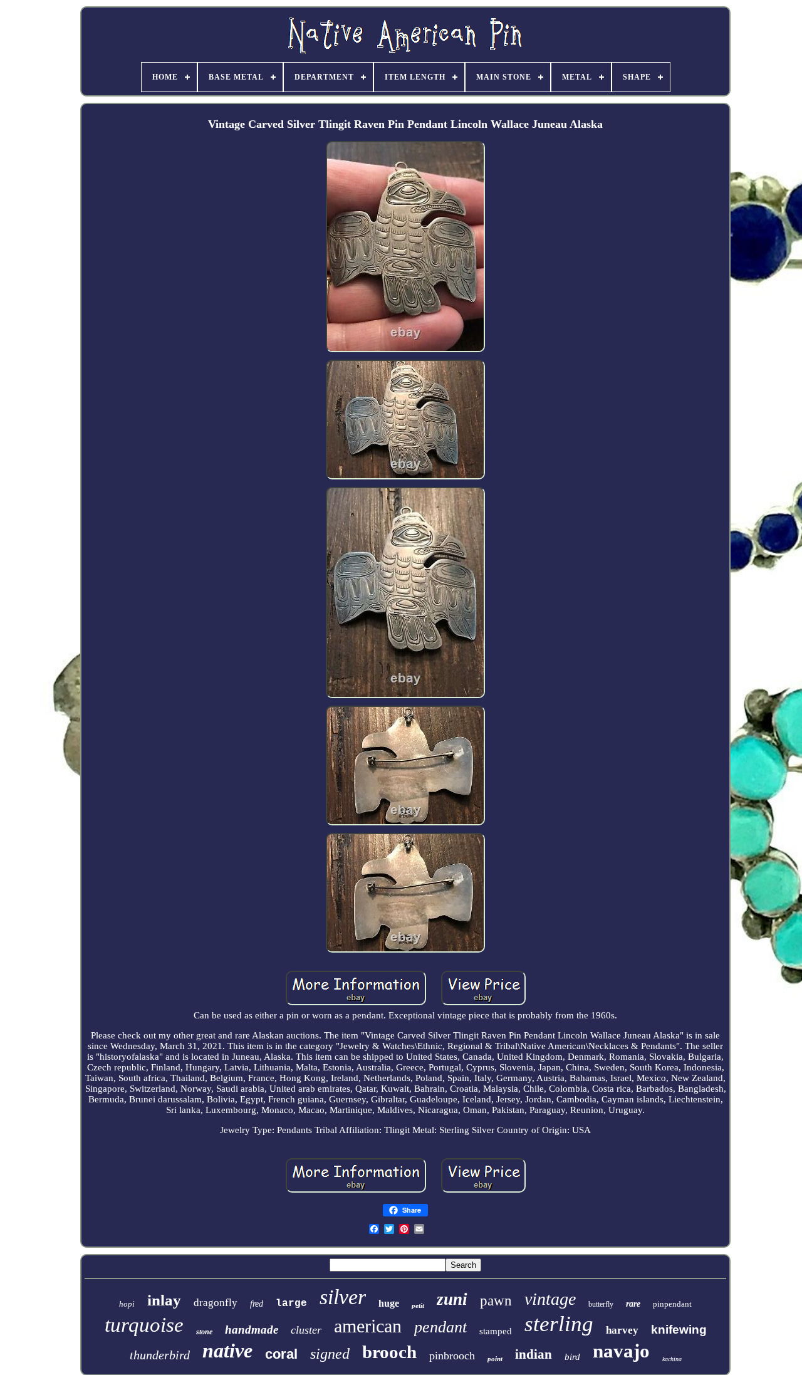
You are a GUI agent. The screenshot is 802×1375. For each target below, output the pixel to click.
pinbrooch (452, 1355)
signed (330, 1354)
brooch (389, 1352)
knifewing (679, 1329)
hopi (127, 1304)
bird (572, 1357)
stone (204, 1331)
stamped (495, 1331)
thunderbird (160, 1355)
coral (281, 1354)
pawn (496, 1301)
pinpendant (672, 1304)
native (227, 1350)
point (495, 1358)
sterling (558, 1324)
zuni (452, 1299)
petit (418, 1305)
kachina (672, 1359)
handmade (251, 1329)
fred (256, 1304)
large (291, 1303)
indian (533, 1354)
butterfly (600, 1304)
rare (633, 1304)
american (368, 1325)
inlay (164, 1300)
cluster (306, 1330)
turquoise (144, 1325)
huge (388, 1303)
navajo (621, 1351)
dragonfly (215, 1303)
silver (343, 1297)
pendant (440, 1327)
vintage (550, 1299)
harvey (622, 1330)
